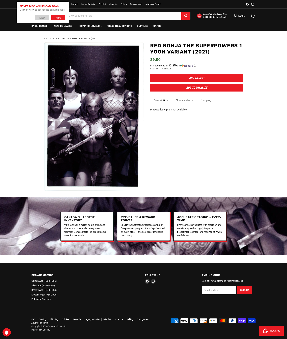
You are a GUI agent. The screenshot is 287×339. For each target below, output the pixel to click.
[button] (196, 65)
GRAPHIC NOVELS (89, 26)
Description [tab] (160, 100)
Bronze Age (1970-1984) (44, 290)
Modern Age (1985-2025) (44, 294)
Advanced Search (153, 4)
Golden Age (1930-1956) (44, 281)
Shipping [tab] (206, 100)
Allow (58, 17)
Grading (42, 319)
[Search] (185, 16)
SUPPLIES (142, 26)
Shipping (54, 319)
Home (46, 38)
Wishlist (102, 4)
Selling (124, 4)
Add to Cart (196, 78)
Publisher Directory (41, 299)
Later (42, 17)
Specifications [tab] (184, 100)
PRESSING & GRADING (119, 26)
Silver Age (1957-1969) (43, 285)
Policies (65, 319)
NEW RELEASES (63, 26)
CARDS (157, 26)
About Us (113, 4)
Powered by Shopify (40, 330)
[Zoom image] (138, 185)
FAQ (33, 319)
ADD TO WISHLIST (196, 88)
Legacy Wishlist (88, 4)
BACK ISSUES (39, 26)
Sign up (244, 289)
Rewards (74, 4)
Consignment (136, 4)
